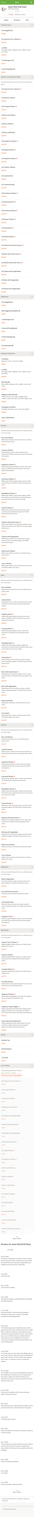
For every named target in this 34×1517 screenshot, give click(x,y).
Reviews (17, 20)
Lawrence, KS (11, 1506)
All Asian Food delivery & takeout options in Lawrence (16, 1499)
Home (3, 1506)
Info (27, 20)
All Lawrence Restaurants (25, 1506)
